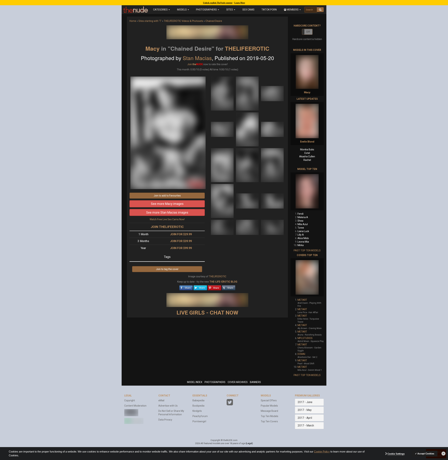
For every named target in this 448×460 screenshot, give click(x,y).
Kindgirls (197, 411)
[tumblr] (228, 287)
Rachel (307, 160)
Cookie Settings (396, 453)
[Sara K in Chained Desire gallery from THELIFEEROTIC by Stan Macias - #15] (272, 227)
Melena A (303, 217)
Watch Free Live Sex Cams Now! (167, 219)
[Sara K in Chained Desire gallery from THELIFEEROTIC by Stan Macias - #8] (247, 164)
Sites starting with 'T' (150, 21)
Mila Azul (303, 224)
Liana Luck (303, 231)
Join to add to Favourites (167, 195)
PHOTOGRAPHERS (215, 382)
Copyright (129, 400)
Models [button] (182, 9)
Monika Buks (307, 149)
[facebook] (186, 287)
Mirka (301, 245)
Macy (152, 48)
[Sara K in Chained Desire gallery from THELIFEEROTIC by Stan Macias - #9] (272, 164)
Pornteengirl (199, 421)
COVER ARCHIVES (238, 382)
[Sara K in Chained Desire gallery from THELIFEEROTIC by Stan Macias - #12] (272, 200)
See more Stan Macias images (167, 212)
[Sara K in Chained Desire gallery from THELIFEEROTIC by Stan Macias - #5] (247, 129)
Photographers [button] (206, 9)
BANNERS (255, 382)
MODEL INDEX (194, 382)
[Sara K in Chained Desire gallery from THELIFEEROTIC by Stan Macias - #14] (247, 227)
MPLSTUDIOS (305, 338)
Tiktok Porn (269, 9)
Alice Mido (303, 238)
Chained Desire (213, 21)
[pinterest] (214, 287)
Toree (301, 227)
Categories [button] (160, 9)
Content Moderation (135, 405)
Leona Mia (303, 241)
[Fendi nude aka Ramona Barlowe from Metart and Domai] (307, 191)
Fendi (300, 213)
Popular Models (269, 405)
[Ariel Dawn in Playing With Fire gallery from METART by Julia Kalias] (307, 277)
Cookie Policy (322, 451)
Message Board (269, 411)
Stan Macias (197, 58)
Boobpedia (198, 405)
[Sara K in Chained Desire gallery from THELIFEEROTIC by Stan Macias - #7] (222, 164)
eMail (161, 400)
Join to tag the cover (167, 269)
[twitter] (200, 287)
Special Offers (269, 400)
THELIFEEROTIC (247, 48)
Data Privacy (165, 419)
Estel (307, 153)
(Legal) (249, 443)
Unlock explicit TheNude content (217, 3)
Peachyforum (200, 416)
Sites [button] (229, 9)
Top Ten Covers (269, 421)
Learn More (239, 3)
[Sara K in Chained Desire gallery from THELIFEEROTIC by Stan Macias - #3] (272, 93)
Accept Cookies (425, 453)
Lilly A (301, 234)
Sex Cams (248, 9)
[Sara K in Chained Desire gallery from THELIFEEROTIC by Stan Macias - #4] (222, 129)
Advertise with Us (168, 405)
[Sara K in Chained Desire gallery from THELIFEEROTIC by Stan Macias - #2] (247, 93)
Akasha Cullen (307, 156)
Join (189, 64)
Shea (300, 220)
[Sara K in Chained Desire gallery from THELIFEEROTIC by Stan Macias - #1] (222, 93)
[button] (292, 9)
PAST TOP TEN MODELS (307, 250)
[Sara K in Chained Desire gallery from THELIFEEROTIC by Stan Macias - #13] (222, 227)
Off (308, 31)
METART (302, 299)
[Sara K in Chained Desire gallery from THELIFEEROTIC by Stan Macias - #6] (272, 129)
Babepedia (198, 400)
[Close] (443, 453)
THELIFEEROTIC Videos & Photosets (183, 21)
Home (133, 21)
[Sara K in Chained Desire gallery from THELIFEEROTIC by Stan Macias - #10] (222, 200)
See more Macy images (167, 204)
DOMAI (301, 354)
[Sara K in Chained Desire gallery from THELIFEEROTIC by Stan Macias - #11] (247, 200)
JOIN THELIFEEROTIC (167, 227)
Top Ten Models (269, 416)
